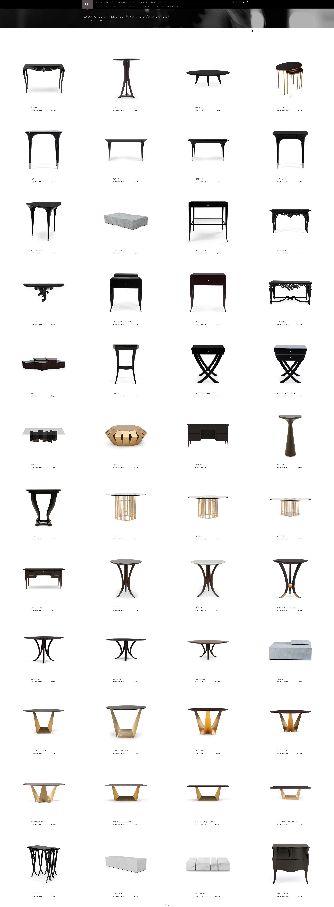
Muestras (175, 6)
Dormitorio (122, 6)
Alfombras (154, 6)
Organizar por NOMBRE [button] (238, 31)
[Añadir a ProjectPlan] (35, 104)
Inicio (83, 30)
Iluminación (165, 6)
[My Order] (236, 2)
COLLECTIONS (110, 2)
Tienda (87, 30)
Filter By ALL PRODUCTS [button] (217, 31)
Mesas (105, 6)
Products (98, 2)
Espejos (131, 6)
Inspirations (122, 2)
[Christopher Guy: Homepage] (87, 4)
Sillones (97, 6)
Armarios (113, 6)
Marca (152, 2)
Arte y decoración (142, 6)
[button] (226, 3)
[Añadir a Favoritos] (32, 104)
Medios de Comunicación (138, 2)
